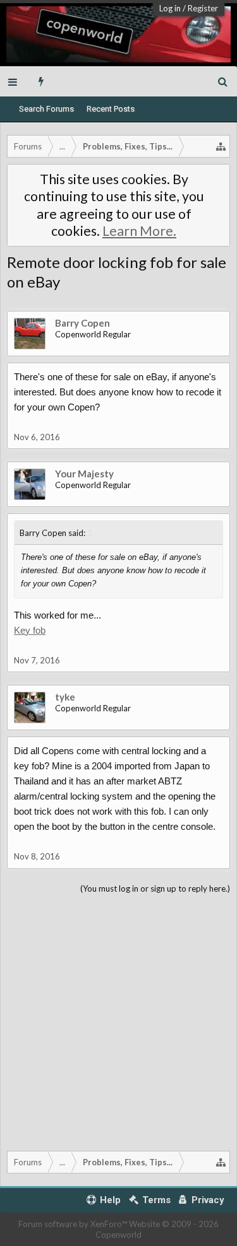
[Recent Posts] (41, 81)
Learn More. (139, 231)
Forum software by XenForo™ (73, 1224)
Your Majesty (84, 473)
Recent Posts (111, 109)
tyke (65, 696)
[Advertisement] (118, 1020)
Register (203, 8)
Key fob (30, 630)
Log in (170, 8)
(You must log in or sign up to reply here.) (155, 888)
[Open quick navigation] (221, 146)
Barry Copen (82, 323)
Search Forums (46, 109)
